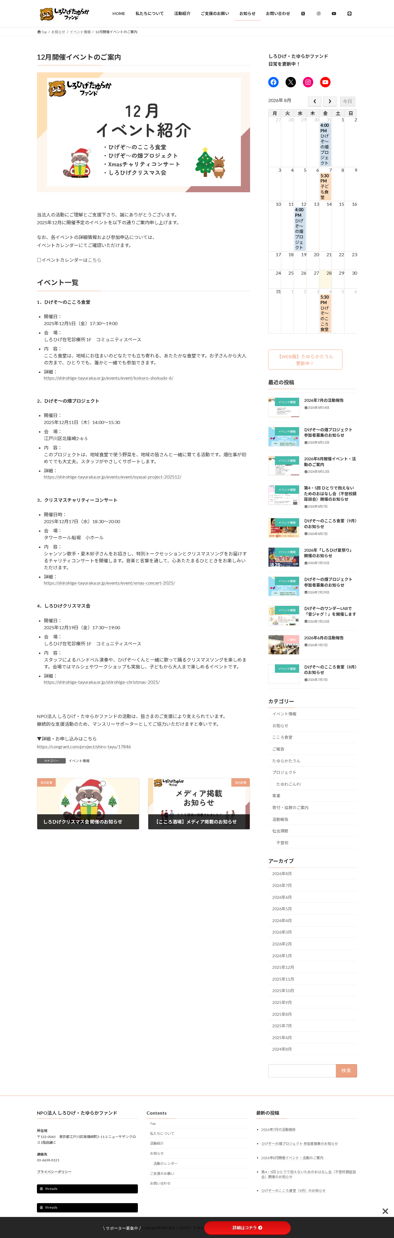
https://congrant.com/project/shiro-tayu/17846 (84, 746)
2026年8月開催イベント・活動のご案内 (292, 1158)
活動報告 (280, 819)
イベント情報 (79, 761)
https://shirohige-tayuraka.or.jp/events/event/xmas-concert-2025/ (109, 582)
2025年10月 (283, 990)
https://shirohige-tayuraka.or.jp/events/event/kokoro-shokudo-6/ (108, 377)
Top (152, 1123)
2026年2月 (282, 943)
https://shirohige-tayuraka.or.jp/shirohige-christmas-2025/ (102, 682)
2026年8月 (282, 873)
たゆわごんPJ (288, 783)
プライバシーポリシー (54, 1172)
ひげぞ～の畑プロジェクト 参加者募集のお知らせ (299, 1143)
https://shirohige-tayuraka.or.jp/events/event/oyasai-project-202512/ (112, 476)
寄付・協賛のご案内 (290, 807)
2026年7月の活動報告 (324, 400)
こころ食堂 (282, 737)
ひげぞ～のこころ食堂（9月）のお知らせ (293, 1191)
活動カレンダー (165, 1163)
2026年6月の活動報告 (324, 637)
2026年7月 (282, 885)
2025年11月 (283, 978)
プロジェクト (284, 772)
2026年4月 (282, 920)
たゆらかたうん (286, 760)
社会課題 (280, 830)
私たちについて (162, 1133)
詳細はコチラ (245, 1227)
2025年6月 (282, 1037)
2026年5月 (282, 908)
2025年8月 (282, 1013)
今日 (347, 101)
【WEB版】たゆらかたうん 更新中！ (307, 359)
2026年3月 (282, 932)
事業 (276, 795)
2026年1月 (282, 955)
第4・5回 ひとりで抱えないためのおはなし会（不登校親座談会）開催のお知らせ (330, 493)
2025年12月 (283, 967)
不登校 (282, 842)
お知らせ (280, 725)
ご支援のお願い (162, 1173)
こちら (95, 260)
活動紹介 (157, 1143)
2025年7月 (282, 1025)
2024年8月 (282, 1049)
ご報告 (278, 749)
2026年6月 (282, 896)
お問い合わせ (160, 1184)
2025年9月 (282, 1002)
